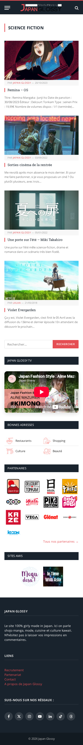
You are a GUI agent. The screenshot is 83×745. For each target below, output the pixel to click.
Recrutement (14, 670)
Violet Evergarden (22, 310)
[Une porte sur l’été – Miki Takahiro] (41, 210)
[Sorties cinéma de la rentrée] (41, 135)
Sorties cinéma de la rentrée (30, 165)
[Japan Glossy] (42, 8)
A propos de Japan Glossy (23, 684)
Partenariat (12, 675)
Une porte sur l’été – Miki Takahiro (35, 239)
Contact (10, 679)
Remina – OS (18, 90)
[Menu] (7, 8)
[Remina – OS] (41, 60)
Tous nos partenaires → (61, 541)
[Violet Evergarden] (41, 280)
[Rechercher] (76, 8)
